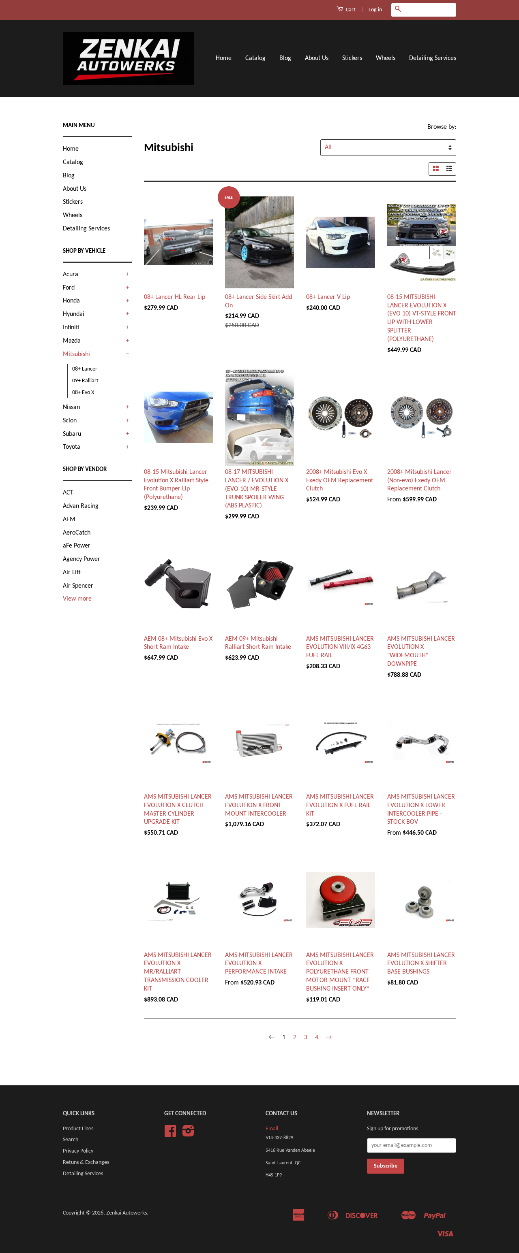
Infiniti (71, 327)
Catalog (255, 58)
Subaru (72, 434)
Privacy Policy (78, 1151)
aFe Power (76, 546)
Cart (350, 10)
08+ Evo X (83, 393)
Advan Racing (81, 506)
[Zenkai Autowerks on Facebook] (170, 1134)
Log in (375, 10)
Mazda (72, 341)
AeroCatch (76, 533)
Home (224, 58)
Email (272, 1129)
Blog (285, 58)
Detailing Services (432, 58)
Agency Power (81, 559)
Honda (71, 301)
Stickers (352, 58)
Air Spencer (78, 586)
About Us (316, 58)
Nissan (71, 407)
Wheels (385, 58)
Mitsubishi (76, 354)
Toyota (71, 447)
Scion (70, 421)
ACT (68, 493)
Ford (69, 288)
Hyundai (73, 314)
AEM (69, 519)
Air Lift (72, 572)
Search (70, 1139)
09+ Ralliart (85, 381)
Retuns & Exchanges (86, 1162)
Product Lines (78, 1129)
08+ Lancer (84, 369)
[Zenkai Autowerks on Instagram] (188, 1134)
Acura (70, 274)
